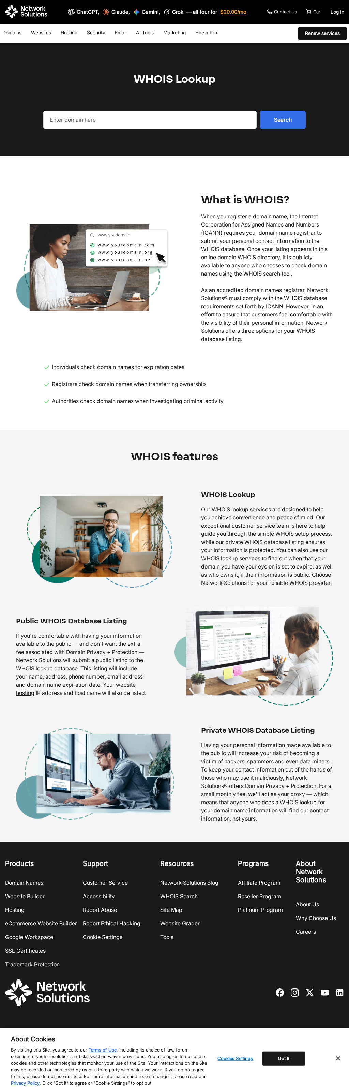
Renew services (322, 33)
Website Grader (180, 923)
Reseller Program (259, 896)
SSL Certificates (25, 950)
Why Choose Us (316, 918)
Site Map (171, 909)
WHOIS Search (179, 896)
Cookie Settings (102, 937)
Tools (166, 937)
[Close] (338, 1058)
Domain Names (24, 882)
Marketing (174, 32)
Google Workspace (29, 937)
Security (96, 32)
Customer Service (105, 882)
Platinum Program (260, 909)
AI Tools (145, 32)
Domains (11, 32)
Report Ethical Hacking (111, 923)
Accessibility (99, 896)
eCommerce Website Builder (41, 923)
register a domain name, (258, 216)
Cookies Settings (235, 1058)
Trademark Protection (32, 964)
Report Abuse (100, 909)
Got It (284, 1058)
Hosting (69, 32)
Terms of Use (103, 1050)
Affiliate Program (259, 882)
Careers (306, 931)
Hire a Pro (206, 32)
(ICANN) (212, 232)
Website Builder (25, 896)
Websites (41, 32)
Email (120, 32)
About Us (307, 904)
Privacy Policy (25, 1083)
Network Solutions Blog (189, 882)
